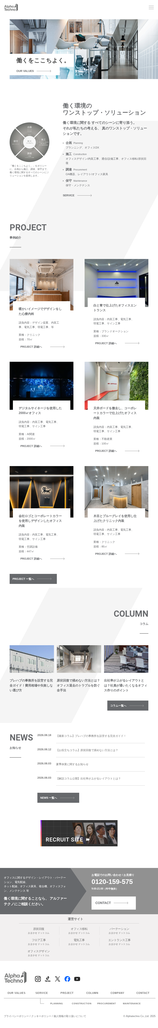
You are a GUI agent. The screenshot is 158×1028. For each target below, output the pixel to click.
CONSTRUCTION (82, 1004)
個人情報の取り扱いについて (70, 1016)
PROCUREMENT (106, 1004)
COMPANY (117, 993)
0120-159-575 (112, 881)
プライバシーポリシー (17, 1016)
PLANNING (56, 1004)
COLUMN (92, 993)
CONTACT (143, 993)
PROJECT (67, 993)
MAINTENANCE (132, 1004)
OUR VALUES (17, 993)
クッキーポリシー (41, 1016)
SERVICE (41, 993)
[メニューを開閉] (151, 7)
